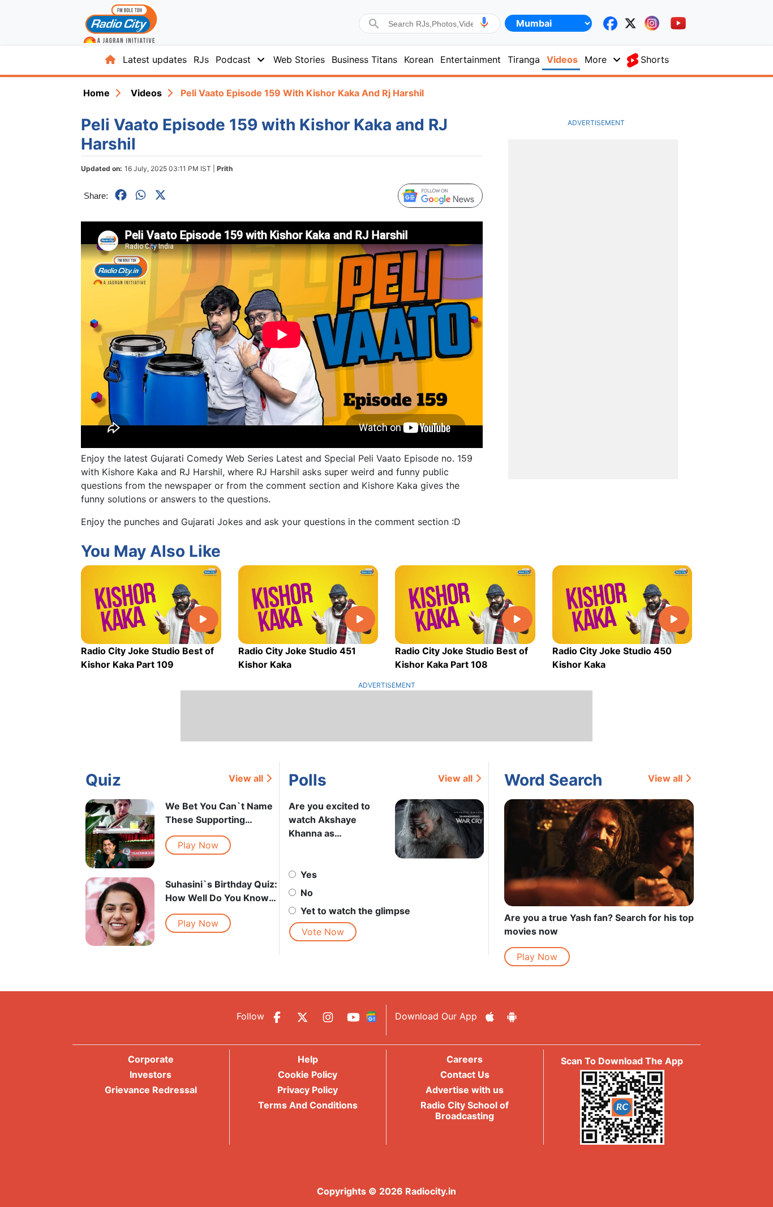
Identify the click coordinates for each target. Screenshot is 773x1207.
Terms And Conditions (308, 1105)
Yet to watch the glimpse (355, 910)
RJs (201, 59)
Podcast (233, 59)
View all (246, 778)
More (596, 59)
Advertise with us (465, 1089)
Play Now (198, 845)
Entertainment (470, 59)
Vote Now (323, 931)
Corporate (151, 1059)
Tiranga (524, 59)
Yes (308, 874)
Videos (562, 59)
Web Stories (299, 59)
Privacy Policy (307, 1089)
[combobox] (430, 23)
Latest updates (155, 59)
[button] (484, 22)
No (306, 892)
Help (308, 1059)
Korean (418, 59)
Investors (150, 1074)
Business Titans (364, 59)
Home (96, 93)
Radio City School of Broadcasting (464, 1110)
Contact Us (464, 1074)
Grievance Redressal (151, 1089)
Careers (464, 1059)
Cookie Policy (307, 1074)
